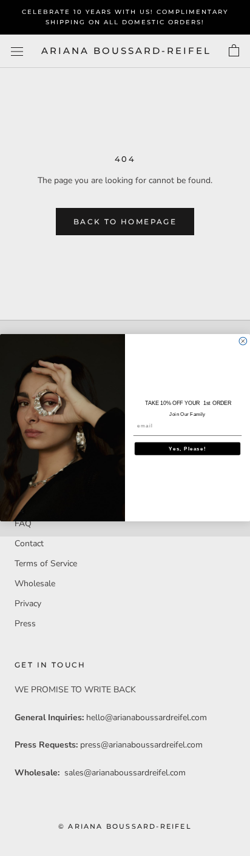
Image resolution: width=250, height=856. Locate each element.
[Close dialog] (243, 342)
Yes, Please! (187, 449)
